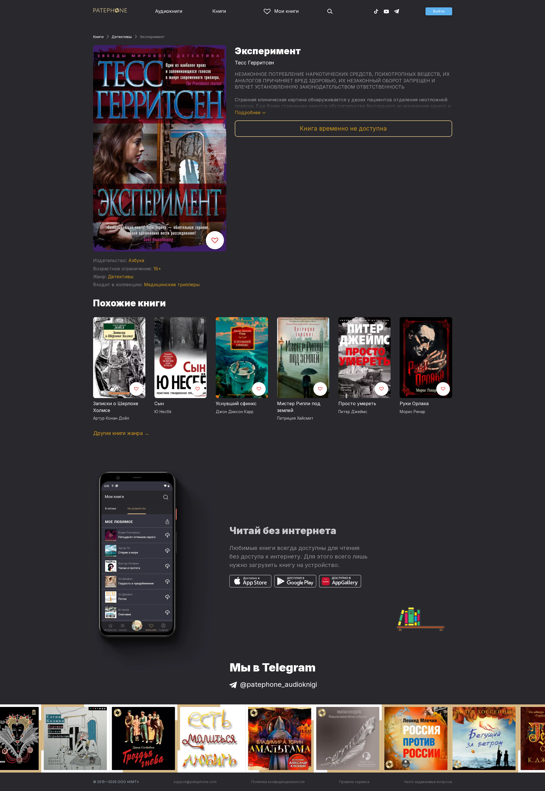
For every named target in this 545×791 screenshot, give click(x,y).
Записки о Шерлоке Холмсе (115, 407)
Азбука (136, 260)
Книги (219, 11)
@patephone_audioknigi (278, 684)
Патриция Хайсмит (295, 418)
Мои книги (286, 11)
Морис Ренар (412, 411)
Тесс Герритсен (254, 63)
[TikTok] (376, 11)
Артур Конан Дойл (111, 418)
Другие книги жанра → (121, 433)
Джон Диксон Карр (234, 411)
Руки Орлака (414, 403)
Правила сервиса (354, 782)
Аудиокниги (168, 11)
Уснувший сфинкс (236, 403)
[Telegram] (396, 11)
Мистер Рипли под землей (298, 407)
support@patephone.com (195, 782)
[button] (438, 11)
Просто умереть (357, 403)
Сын (159, 403)
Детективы (122, 36)
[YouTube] (386, 11)
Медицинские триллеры (172, 284)
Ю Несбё (162, 411)
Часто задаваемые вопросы (428, 782)
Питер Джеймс (352, 411)
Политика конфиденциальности (278, 782)
